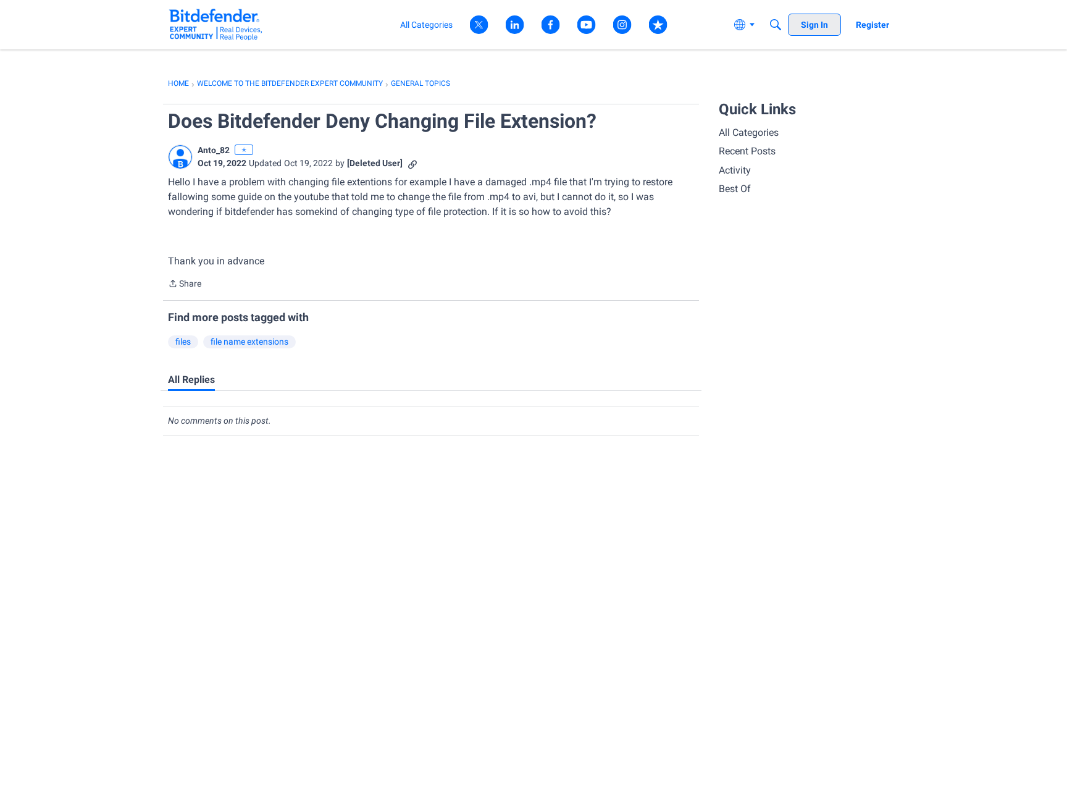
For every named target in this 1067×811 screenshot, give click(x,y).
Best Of (735, 189)
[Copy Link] (412, 163)
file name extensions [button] (249, 342)
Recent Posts (747, 151)
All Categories (749, 132)
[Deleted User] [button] (375, 163)
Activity (735, 170)
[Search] (775, 25)
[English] (216, 24)
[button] (180, 157)
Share (184, 285)
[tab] (191, 379)
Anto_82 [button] (214, 150)
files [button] (183, 342)
